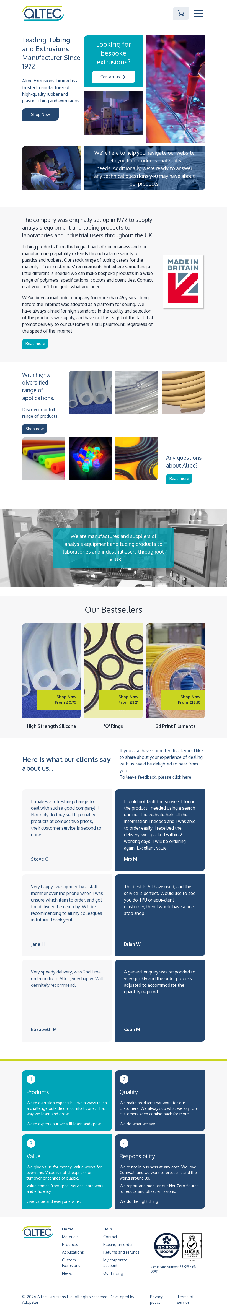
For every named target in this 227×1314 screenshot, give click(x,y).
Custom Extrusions (71, 1263)
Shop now (34, 428)
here (186, 777)
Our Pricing (113, 1273)
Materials (70, 1236)
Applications (73, 1252)
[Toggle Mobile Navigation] (198, 13)
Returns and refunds (121, 1252)
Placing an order (118, 1244)
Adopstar (30, 1302)
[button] (198, 13)
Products (70, 1244)
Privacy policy (156, 1299)
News (67, 1273)
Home (67, 1229)
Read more (35, 343)
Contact (110, 1236)
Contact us (110, 76)
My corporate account (115, 1263)
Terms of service (185, 1299)
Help (107, 1229)
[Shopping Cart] (181, 13)
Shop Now (40, 114)
